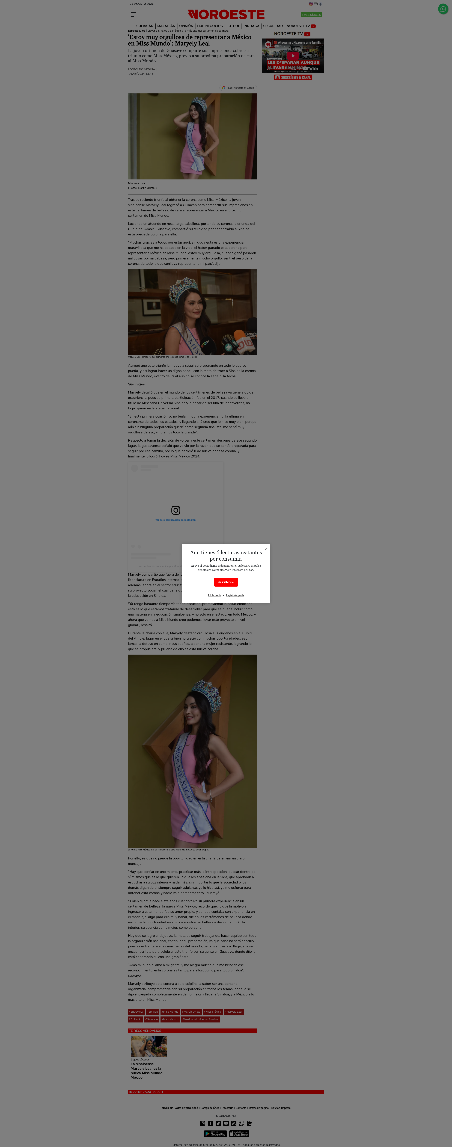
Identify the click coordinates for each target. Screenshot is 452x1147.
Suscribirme (226, 582)
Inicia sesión (214, 595)
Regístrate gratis (235, 595)
